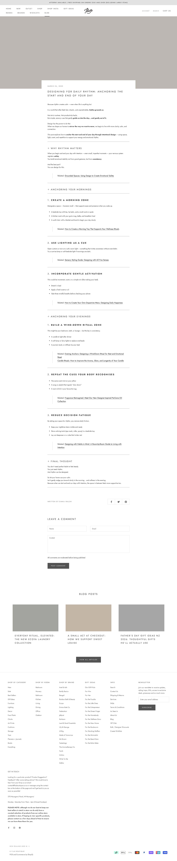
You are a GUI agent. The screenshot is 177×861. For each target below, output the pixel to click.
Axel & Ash (63, 687)
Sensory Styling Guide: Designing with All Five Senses (87, 260)
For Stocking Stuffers (92, 731)
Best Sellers (12, 695)
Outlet (29, 9)
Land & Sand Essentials (67, 723)
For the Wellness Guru (93, 719)
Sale (9, 691)
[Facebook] (9, 827)
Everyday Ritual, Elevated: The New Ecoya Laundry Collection (35, 639)
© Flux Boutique (17, 851)
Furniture (11, 703)
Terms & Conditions (117, 707)
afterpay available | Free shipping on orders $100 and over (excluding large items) (88, 2)
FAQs (112, 703)
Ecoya (61, 703)
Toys (9, 735)
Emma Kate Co (64, 707)
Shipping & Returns (117, 695)
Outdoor (39, 715)
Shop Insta (53, 9)
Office (38, 711)
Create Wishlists (116, 731)
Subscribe (147, 707)
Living (38, 703)
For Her (88, 695)
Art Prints (11, 723)
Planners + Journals (14, 739)
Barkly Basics (64, 691)
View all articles (88, 660)
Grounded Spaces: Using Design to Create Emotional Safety (89, 175)
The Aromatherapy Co (67, 747)
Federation (63, 711)
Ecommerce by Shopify (24, 854)
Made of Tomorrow (66, 735)
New (18, 9)
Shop (40, 9)
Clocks (10, 719)
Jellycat (61, 715)
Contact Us (114, 691)
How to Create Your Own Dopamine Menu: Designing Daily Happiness (94, 302)
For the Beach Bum (91, 739)
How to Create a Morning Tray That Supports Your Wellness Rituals (92, 229)
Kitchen (38, 699)
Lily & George (64, 727)
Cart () (167, 11)
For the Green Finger (92, 711)
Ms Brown (62, 739)
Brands (21, 13)
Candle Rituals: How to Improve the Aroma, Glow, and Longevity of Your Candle (91, 360)
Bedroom (39, 687)
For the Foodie (90, 699)
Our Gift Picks (90, 687)
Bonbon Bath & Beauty (67, 699)
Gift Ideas (69, 9)
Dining (38, 707)
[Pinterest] (20, 827)
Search (156, 11)
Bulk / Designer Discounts (119, 727)
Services (113, 699)
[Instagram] (14, 827)
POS (11, 854)
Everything (11, 747)
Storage (10, 731)
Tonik (61, 751)
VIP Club (113, 723)
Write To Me (63, 759)
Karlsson (62, 719)
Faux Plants (12, 715)
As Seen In (114, 711)
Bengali (62, 695)
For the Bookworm (91, 727)
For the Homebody (91, 715)
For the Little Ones (91, 703)
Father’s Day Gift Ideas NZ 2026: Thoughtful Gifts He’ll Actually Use (140, 639)
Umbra (61, 755)
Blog (47, 13)
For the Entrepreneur (92, 707)
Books (10, 743)
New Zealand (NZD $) (18, 846)
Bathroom (39, 695)
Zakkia (61, 763)
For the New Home (92, 723)
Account (146, 11)
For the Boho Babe (91, 743)
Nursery (38, 691)
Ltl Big (61, 731)
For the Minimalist (91, 735)
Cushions (11, 727)
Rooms (9, 13)
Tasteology (63, 743)
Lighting (10, 707)
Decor (10, 711)
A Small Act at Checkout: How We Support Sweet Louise (87, 639)
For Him (88, 691)
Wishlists (35, 13)
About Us (113, 715)
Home (8, 9)
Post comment (58, 566)
